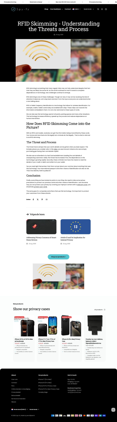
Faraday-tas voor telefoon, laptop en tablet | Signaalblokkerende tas (94, 341)
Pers (12, 386)
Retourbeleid (15, 395)
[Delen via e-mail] (46, 199)
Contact (68, 9)
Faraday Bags (43, 392)
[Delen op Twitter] (37, 199)
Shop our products (58, 257)
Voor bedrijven (55, 9)
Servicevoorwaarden (18, 399)
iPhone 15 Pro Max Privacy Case (48, 389)
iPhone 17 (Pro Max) (45, 379)
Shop (46, 9)
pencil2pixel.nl (30, 415)
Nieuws (13, 402)
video (55, 149)
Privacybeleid (15, 392)
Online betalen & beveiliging (20, 389)
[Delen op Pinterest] (42, 199)
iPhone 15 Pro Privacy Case (47, 386)
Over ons (14, 379)
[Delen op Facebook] (33, 199)
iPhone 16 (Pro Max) (45, 383)
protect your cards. (40, 187)
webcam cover (82, 185)
